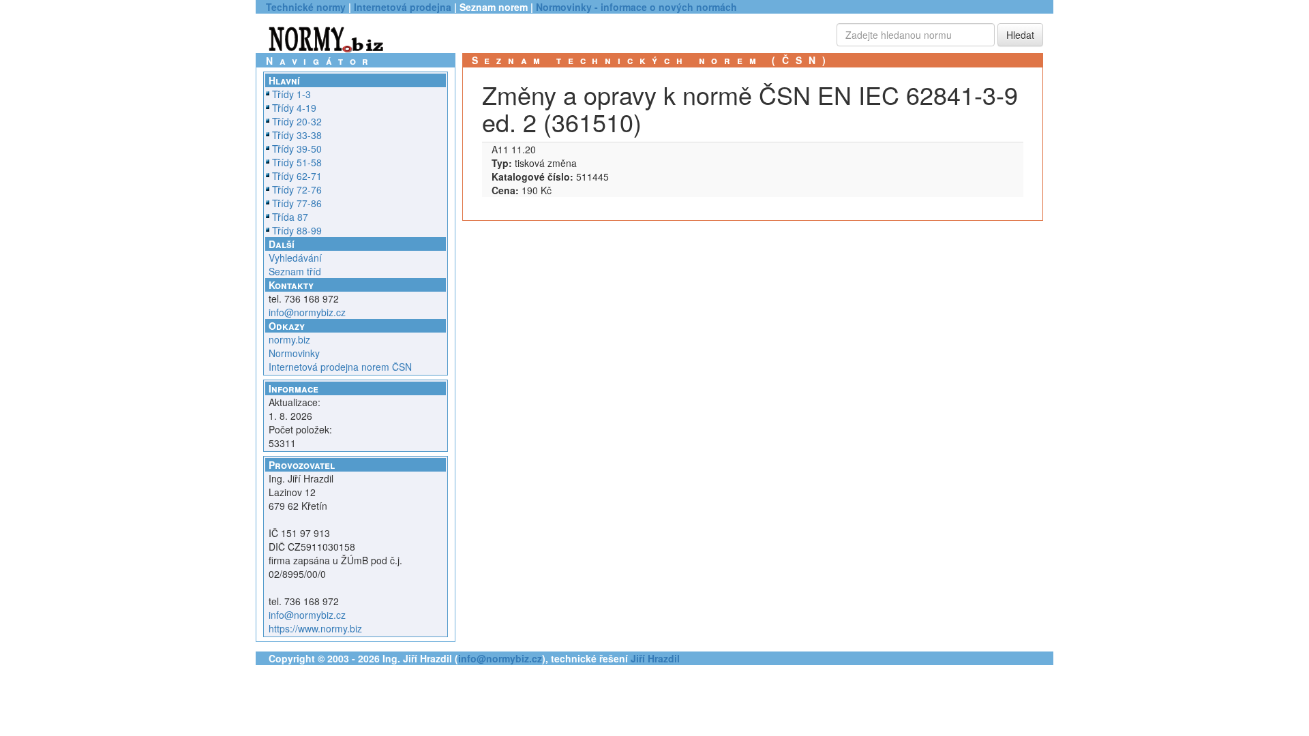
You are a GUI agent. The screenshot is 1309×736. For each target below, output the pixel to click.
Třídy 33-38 (297, 135)
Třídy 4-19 (294, 107)
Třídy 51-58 (297, 162)
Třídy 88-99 (297, 230)
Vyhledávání (295, 257)
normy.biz (289, 339)
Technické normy (306, 7)
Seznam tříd (295, 271)
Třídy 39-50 (297, 148)
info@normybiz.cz (307, 312)
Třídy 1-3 (291, 94)
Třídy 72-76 (297, 189)
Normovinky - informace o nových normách (636, 7)
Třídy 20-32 (297, 121)
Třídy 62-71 (297, 176)
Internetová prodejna (402, 7)
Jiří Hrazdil (655, 658)
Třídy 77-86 (297, 203)
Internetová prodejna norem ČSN (340, 366)
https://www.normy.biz (315, 628)
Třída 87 (290, 217)
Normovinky (294, 353)
